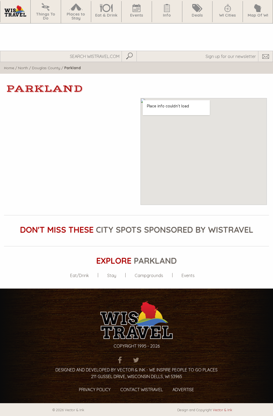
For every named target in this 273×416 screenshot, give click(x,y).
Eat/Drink (79, 275)
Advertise (183, 389)
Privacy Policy (95, 389)
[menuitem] (15, 11)
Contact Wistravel (141, 389)
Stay (111, 275)
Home (9, 67)
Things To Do (45, 16)
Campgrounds (149, 275)
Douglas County (46, 67)
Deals (197, 15)
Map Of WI (258, 15)
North (23, 67)
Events (136, 15)
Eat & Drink (106, 15)
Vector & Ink (222, 410)
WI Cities (227, 15)
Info (167, 15)
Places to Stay (76, 16)
